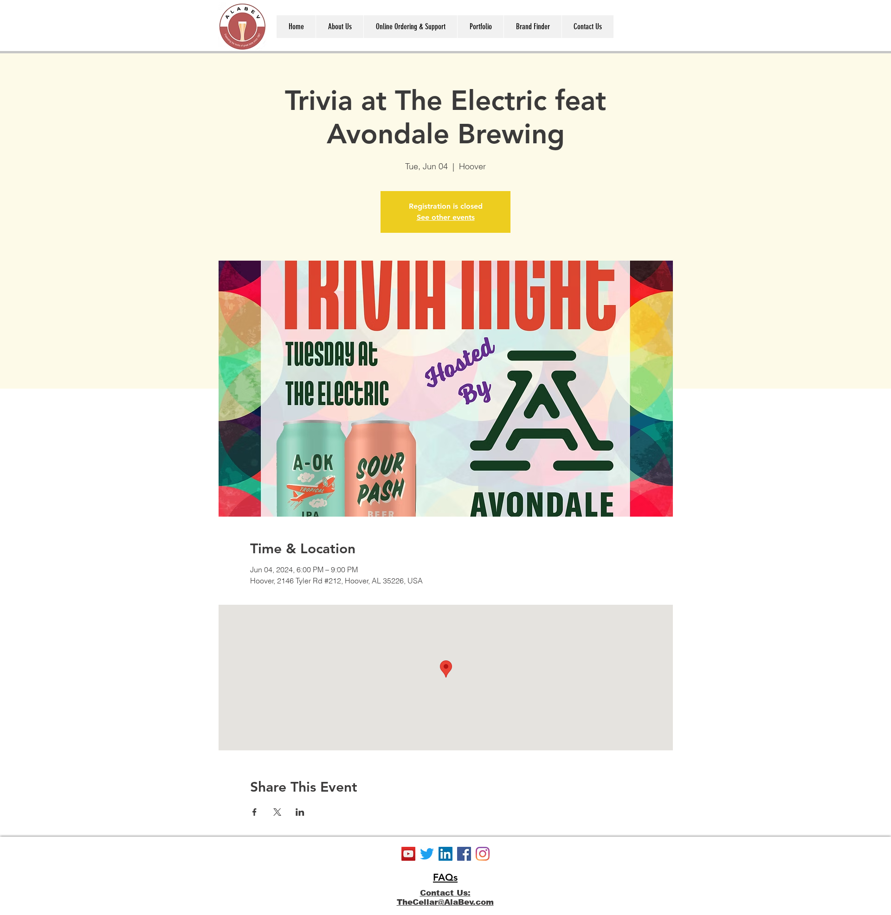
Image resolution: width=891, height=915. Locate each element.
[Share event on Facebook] (254, 812)
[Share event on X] (277, 812)
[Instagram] (483, 854)
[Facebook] (464, 854)
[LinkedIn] (445, 854)
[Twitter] (427, 854)
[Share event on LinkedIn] (300, 812)
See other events (446, 217)
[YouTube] (408, 854)
